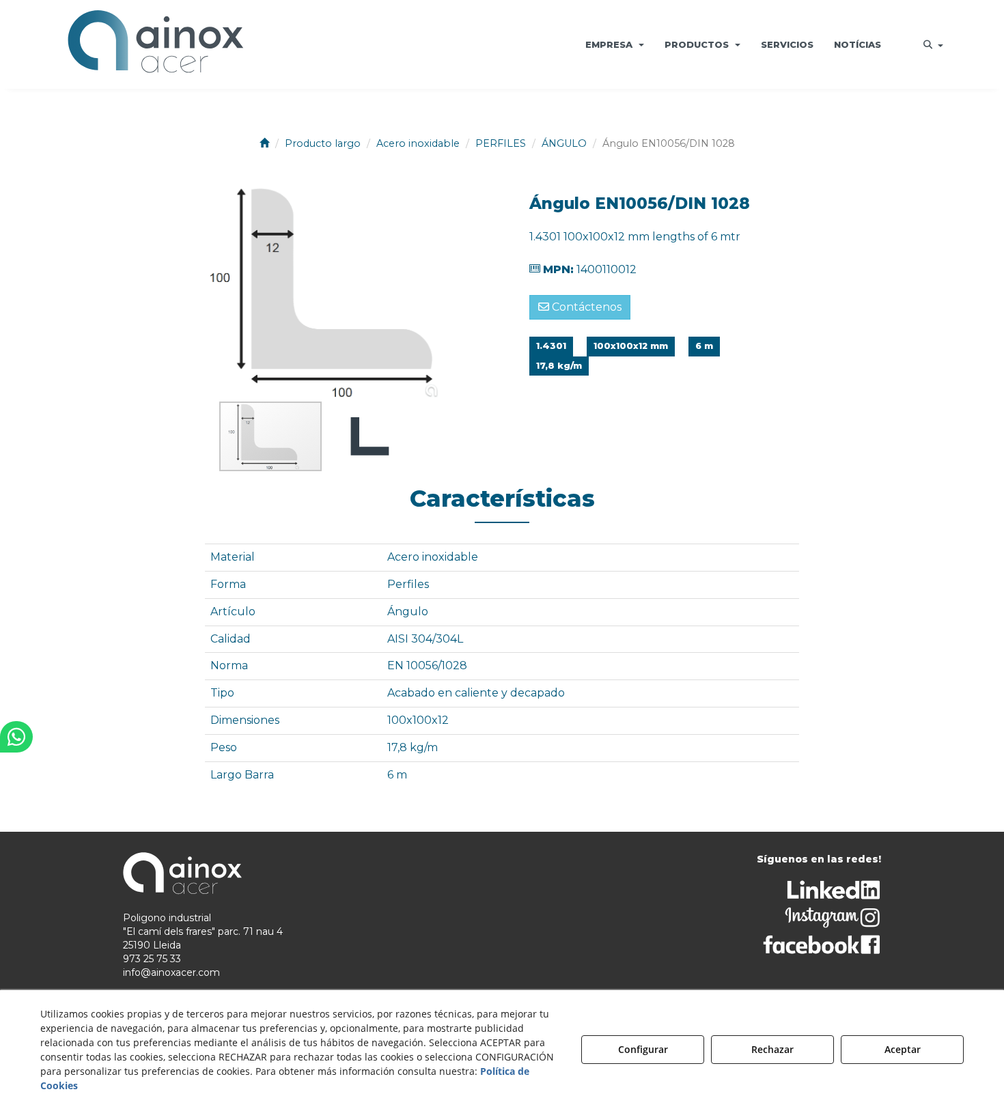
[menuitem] (614, 44)
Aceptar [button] (902, 1049)
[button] (156, 44)
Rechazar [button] (772, 1049)
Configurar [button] (643, 1049)
